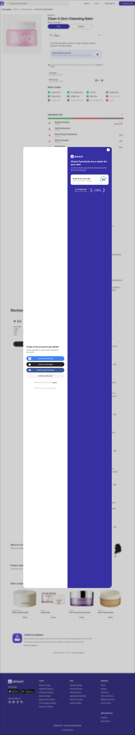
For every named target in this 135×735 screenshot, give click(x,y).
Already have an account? (45, 382)
